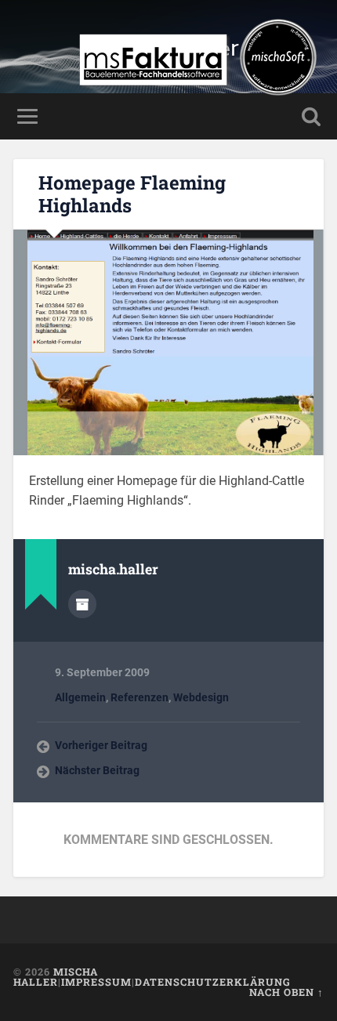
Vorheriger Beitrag (101, 745)
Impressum (96, 982)
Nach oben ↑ (286, 992)
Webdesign (201, 697)
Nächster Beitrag (97, 770)
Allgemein (80, 697)
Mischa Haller (55, 976)
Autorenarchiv (82, 604)
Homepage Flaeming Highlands (132, 194)
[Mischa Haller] (197, 99)
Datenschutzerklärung (213, 982)
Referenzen (139, 697)
